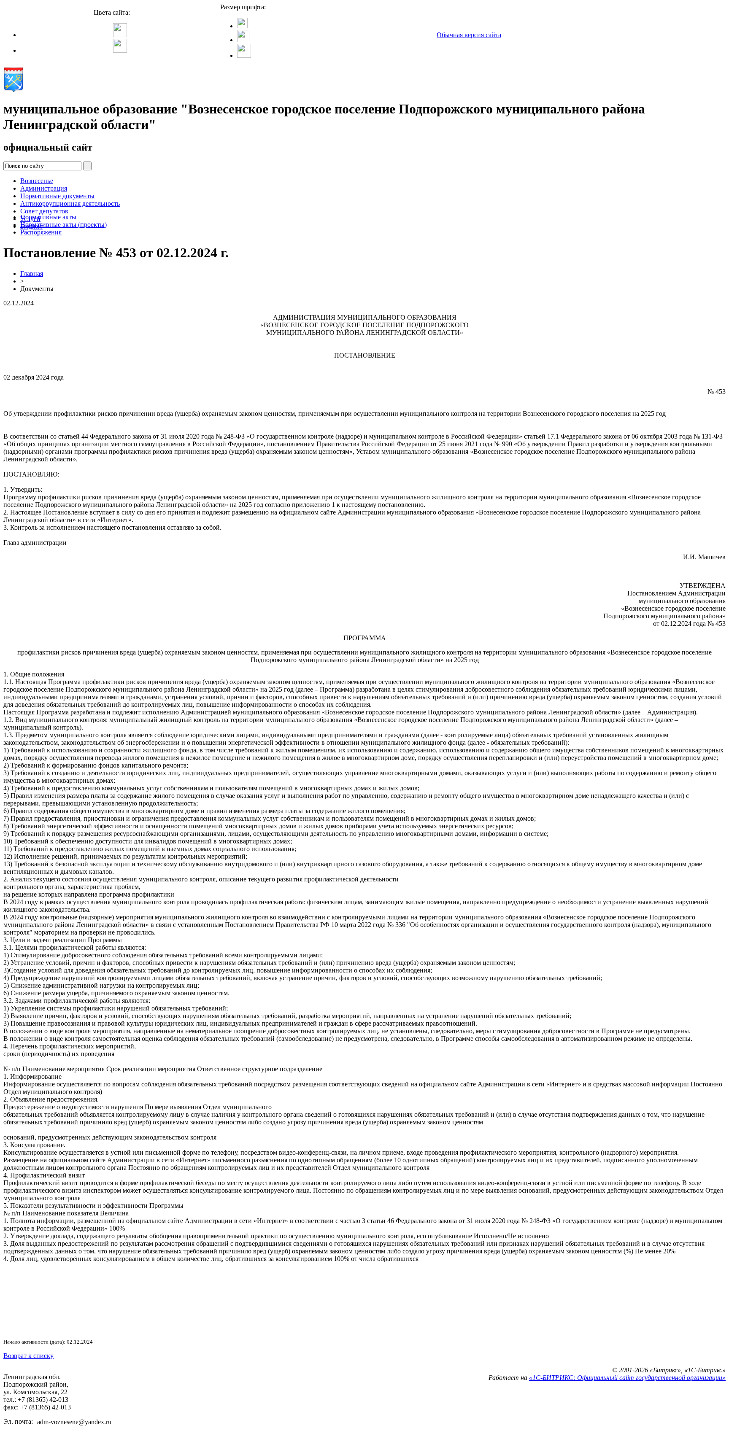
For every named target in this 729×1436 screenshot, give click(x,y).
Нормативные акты (48, 217)
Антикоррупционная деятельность (70, 203)
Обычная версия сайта (469, 34)
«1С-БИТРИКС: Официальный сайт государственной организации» (627, 1377)
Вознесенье (36, 180)
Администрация (43, 188)
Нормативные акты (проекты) (63, 224)
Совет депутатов (44, 211)
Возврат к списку (28, 1355)
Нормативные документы (57, 195)
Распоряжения (41, 232)
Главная (31, 273)
